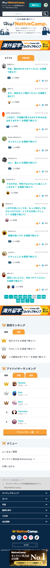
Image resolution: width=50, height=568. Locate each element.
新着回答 (26, 58)
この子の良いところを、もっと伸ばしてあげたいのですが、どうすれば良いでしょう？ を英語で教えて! (25, 211)
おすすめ (8, 58)
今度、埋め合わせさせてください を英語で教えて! (26, 70)
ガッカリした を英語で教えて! (22, 141)
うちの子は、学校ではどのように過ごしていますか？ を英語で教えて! (26, 185)
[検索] (45, 14)
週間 (6, 332)
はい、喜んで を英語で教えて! (22, 162)
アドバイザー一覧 (25, 432)
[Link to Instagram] (31, 537)
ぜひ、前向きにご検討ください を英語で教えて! (27, 94)
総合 (31, 375)
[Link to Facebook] (19, 537)
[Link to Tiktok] (37, 537)
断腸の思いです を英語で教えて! (23, 235)
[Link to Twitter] (13, 537)
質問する (35, 5)
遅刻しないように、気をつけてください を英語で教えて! (26, 279)
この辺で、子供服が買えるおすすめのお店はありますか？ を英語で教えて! (26, 119)
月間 (19, 332)
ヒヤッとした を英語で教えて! (22, 256)
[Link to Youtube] (25, 537)
